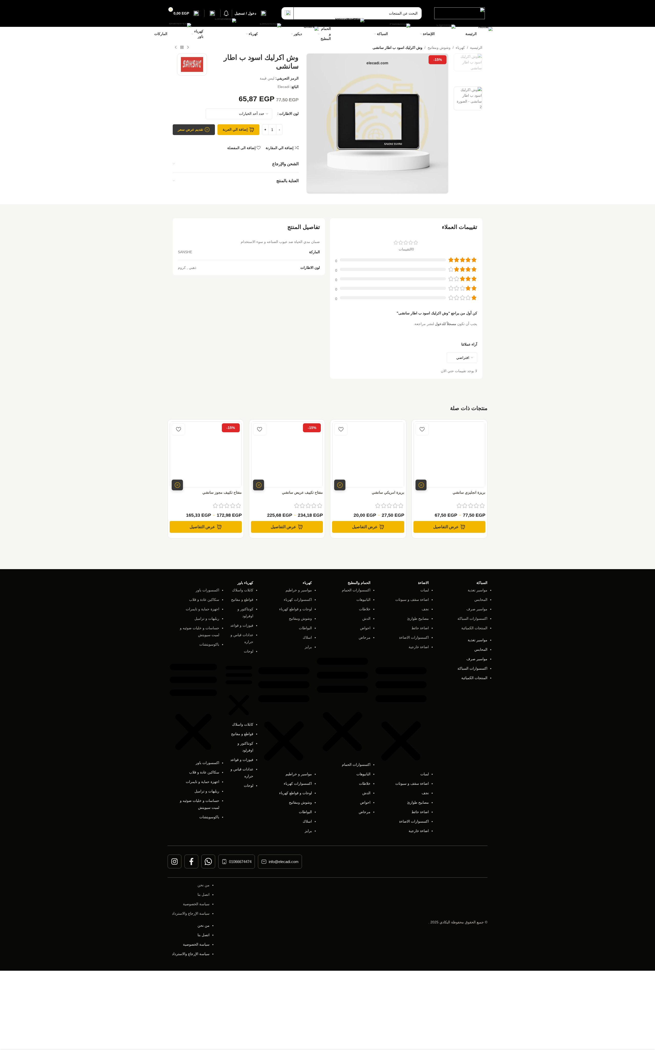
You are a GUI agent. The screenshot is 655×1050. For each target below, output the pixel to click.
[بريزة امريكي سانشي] (368, 454)
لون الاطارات (289, 114)
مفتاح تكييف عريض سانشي (302, 492)
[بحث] (287, 13)
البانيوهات (363, 600)
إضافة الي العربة (235, 129)
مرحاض (364, 637)
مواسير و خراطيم (299, 590)
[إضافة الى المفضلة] (422, 429)
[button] (401, 713)
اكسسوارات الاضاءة (414, 637)
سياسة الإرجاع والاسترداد (191, 913)
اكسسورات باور (207, 590)
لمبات (424, 590)
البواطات (305, 628)
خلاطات (364, 609)
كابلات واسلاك (242, 590)
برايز (308, 647)
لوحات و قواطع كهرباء (295, 609)
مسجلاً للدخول (445, 324)
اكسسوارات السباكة (472, 618)
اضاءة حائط (420, 628)
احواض (365, 628)
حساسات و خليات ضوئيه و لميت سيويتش (199, 631)
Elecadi (283, 87)
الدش (366, 618)
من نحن (204, 885)
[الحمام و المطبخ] (348, 34)
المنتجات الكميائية (474, 628)
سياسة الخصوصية (196, 904)
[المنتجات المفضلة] (212, 13)
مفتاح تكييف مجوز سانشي (222, 492)
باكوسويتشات (209, 644)
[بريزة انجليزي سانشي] (449, 454)
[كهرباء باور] (220, 34)
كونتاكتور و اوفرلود (245, 612)
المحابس (480, 600)
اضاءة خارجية (419, 647)
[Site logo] (459, 13)
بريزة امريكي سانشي (388, 492)
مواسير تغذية (477, 590)
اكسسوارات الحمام (356, 590)
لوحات (248, 651)
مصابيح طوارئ (418, 618)
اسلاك (307, 637)
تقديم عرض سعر (190, 129)
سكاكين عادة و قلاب (204, 600)
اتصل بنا (204, 894)
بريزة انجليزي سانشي (469, 492)
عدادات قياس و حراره (242, 638)
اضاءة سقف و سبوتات (412, 600)
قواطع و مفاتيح (242, 600)
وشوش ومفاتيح (300, 618)
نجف (425, 609)
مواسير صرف (476, 609)
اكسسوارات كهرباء (298, 600)
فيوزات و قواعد (241, 625)
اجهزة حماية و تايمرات (202, 609)
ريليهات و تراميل (206, 618)
